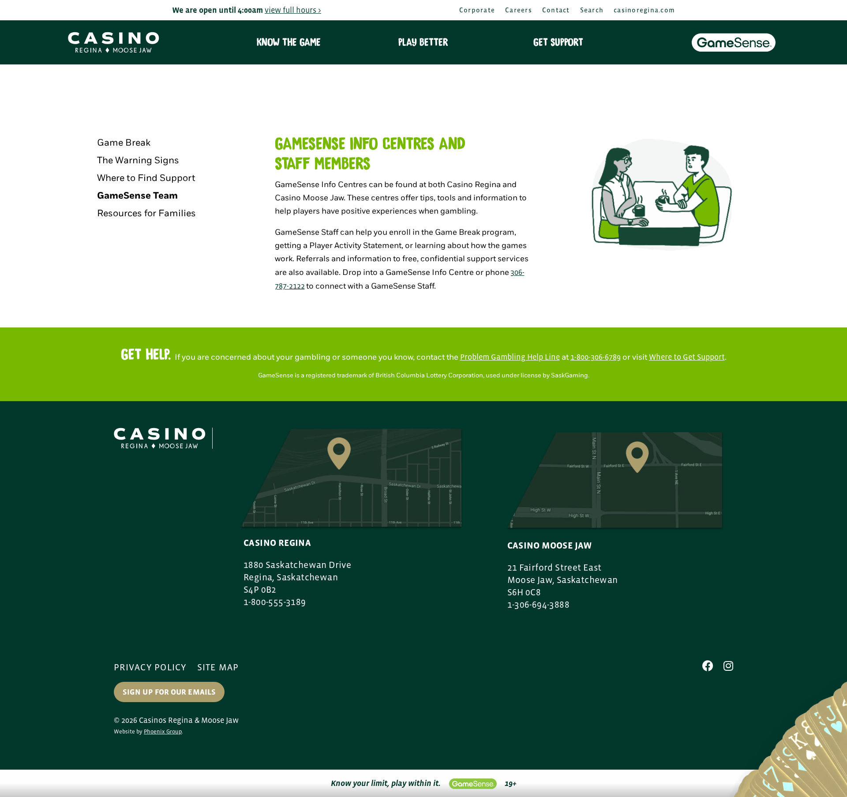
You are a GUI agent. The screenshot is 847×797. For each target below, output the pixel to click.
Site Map (218, 667)
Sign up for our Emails (169, 692)
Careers (518, 10)
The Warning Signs (138, 160)
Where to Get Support (687, 357)
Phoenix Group (163, 731)
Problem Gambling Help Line (510, 357)
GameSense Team (137, 195)
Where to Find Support (146, 178)
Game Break (123, 142)
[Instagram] (728, 666)
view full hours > (293, 10)
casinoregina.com (644, 10)
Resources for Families (146, 213)
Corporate (477, 10)
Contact (556, 10)
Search (592, 10)
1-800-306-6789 (595, 357)
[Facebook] (707, 666)
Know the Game (289, 42)
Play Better (423, 42)
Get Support (558, 42)
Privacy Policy (150, 667)
